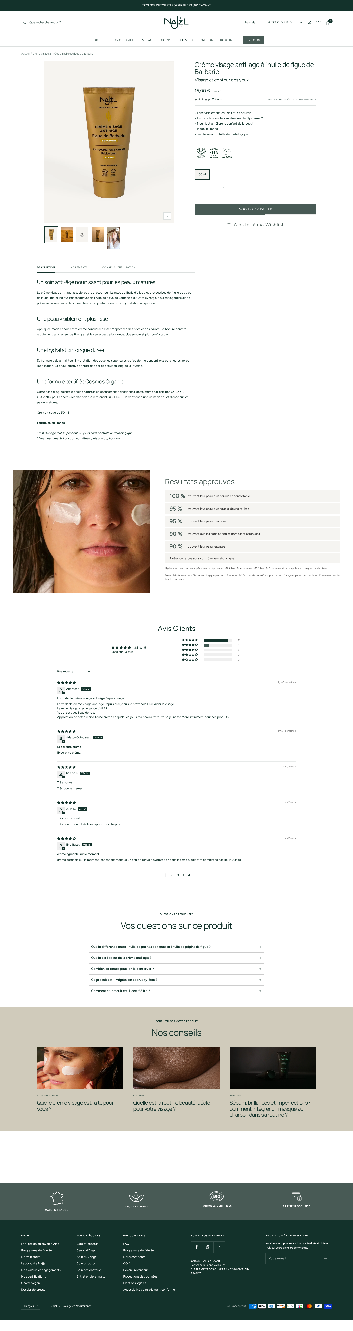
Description (46, 267)
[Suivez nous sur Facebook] (196, 1247)
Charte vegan (30, 1283)
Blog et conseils (87, 1244)
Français (249, 22)
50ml (202, 174)
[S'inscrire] (326, 1258)
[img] (66, 683)
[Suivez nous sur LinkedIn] (219, 1247)
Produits (97, 40)
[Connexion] (310, 22)
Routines (228, 40)
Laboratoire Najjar (33, 1263)
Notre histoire (30, 1257)
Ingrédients (79, 267)
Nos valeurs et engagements (41, 1270)
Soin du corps (86, 1263)
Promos (253, 40)
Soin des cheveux (89, 1270)
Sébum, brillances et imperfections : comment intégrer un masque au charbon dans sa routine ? (270, 1108)
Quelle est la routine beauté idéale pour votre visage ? (171, 1105)
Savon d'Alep (124, 40)
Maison (207, 40)
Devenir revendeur (135, 1270)
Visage (148, 40)
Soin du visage (47, 1095)
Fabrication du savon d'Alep (40, 1244)
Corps (166, 40)
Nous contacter (134, 1257)
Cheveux (186, 40)
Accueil (25, 53)
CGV (126, 1263)
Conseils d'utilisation (119, 267)
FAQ (126, 1244)
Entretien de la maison (92, 1276)
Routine (138, 1095)
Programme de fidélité (36, 1250)
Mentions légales (134, 1283)
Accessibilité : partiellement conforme (149, 1289)
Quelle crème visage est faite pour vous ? (75, 1105)
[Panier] (327, 23)
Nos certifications (33, 1276)
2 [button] (171, 875)
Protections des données (140, 1276)
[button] (190, 640)
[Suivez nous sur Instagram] (207, 1247)
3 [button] (178, 875)
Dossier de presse (33, 1289)
